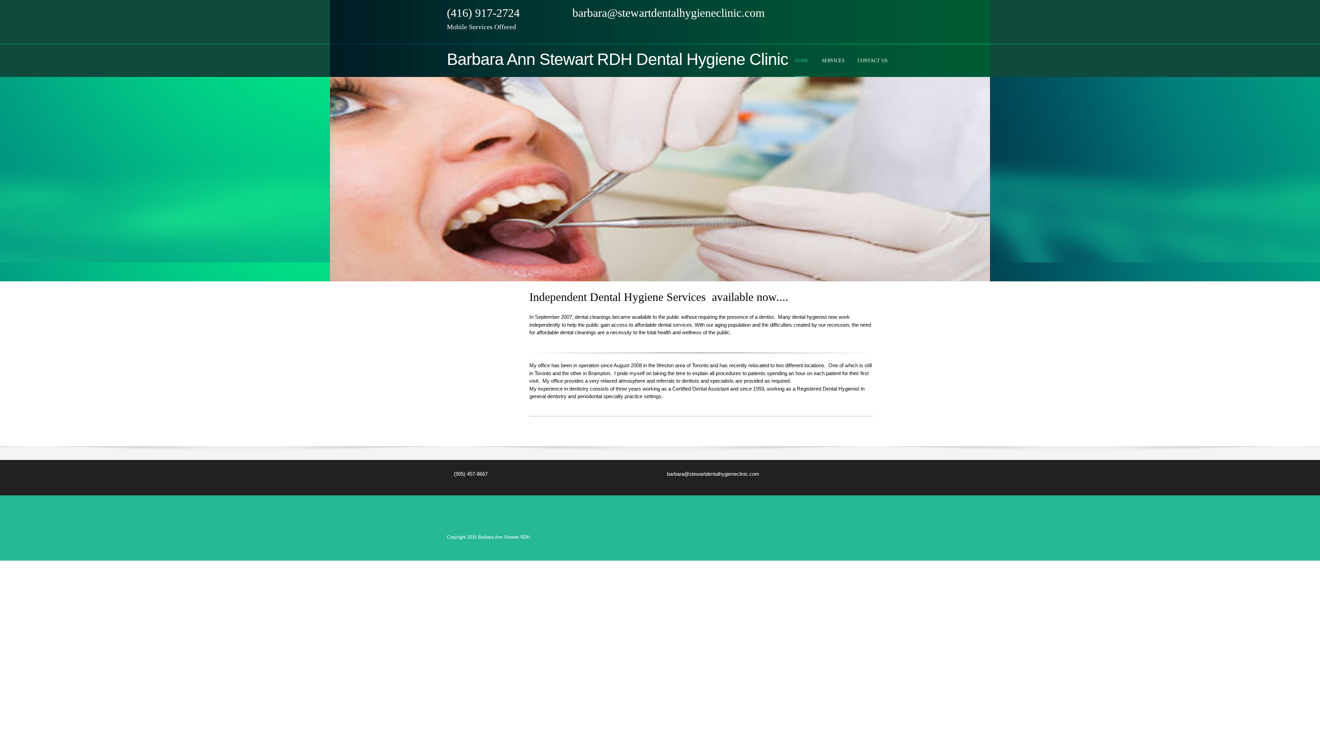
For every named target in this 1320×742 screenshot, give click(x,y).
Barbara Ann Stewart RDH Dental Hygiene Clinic (617, 59)
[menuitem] (802, 66)
